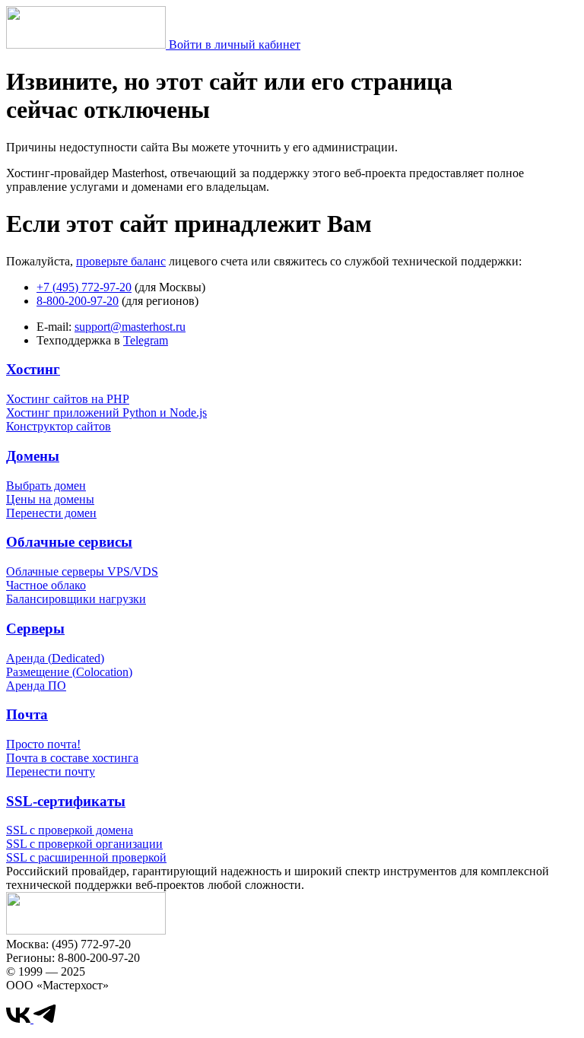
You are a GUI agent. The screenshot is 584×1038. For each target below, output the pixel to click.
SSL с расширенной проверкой (86, 857)
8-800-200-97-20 (77, 300)
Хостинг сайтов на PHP (67, 398)
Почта (27, 714)
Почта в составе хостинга (72, 757)
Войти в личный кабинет (234, 44)
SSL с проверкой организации (84, 843)
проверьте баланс (121, 261)
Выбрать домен (46, 485)
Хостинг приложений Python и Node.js (106, 412)
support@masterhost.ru (130, 326)
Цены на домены (50, 499)
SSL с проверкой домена (69, 830)
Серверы (35, 628)
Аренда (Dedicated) (55, 658)
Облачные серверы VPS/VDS (82, 571)
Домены (32, 456)
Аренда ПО (36, 685)
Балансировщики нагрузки (76, 598)
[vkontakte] (19, 1018)
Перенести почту (50, 771)
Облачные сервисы (69, 542)
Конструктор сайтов (58, 426)
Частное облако (46, 585)
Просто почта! (43, 744)
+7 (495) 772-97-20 (84, 287)
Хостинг (33, 369)
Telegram (145, 340)
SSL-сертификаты (65, 801)
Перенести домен (51, 512)
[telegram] (44, 1018)
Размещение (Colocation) (69, 671)
